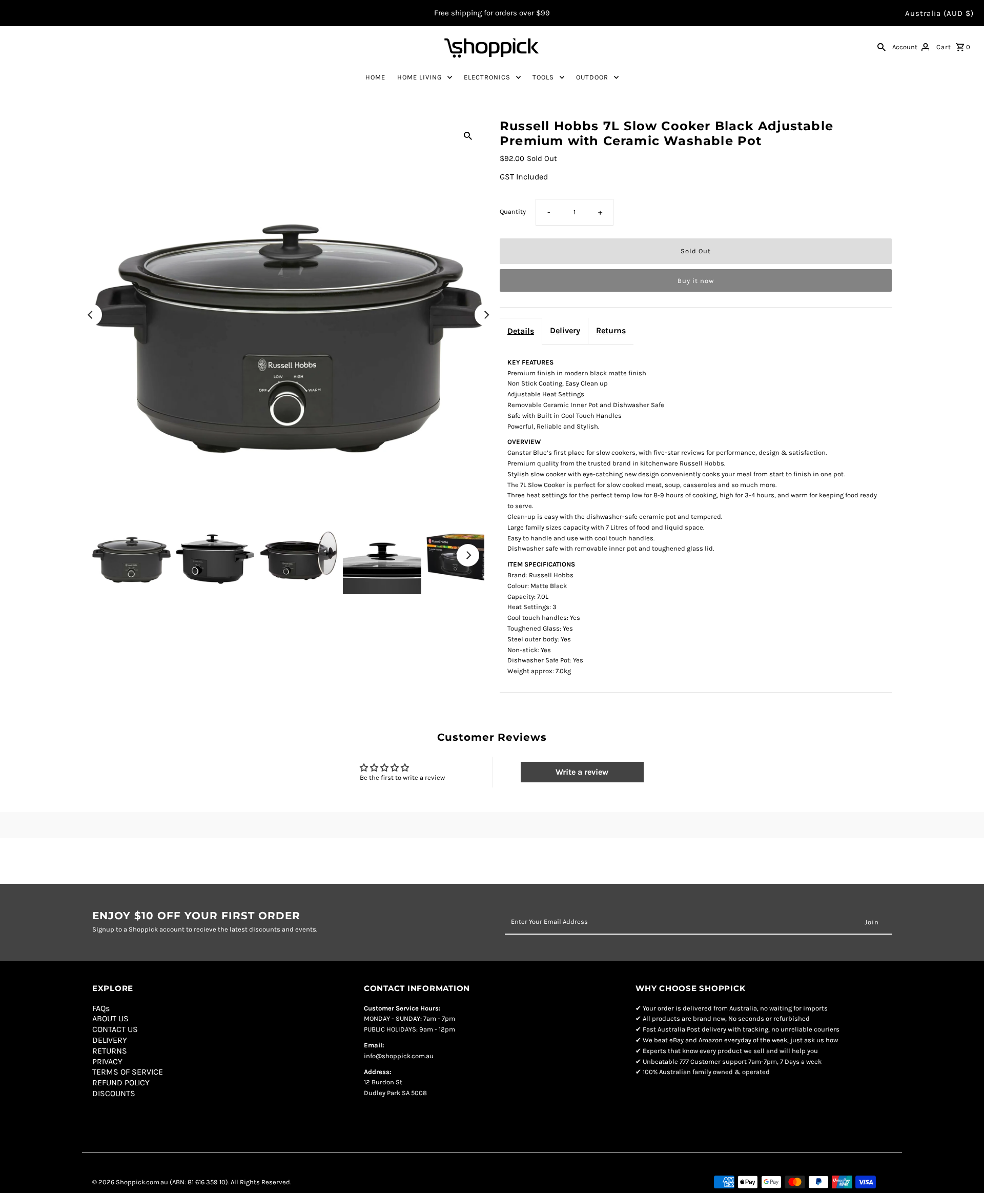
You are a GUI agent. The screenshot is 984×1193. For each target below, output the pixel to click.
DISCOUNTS (113, 1093)
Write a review (582, 772)
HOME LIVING (419, 77)
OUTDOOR (592, 77)
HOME (375, 77)
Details (520, 331)
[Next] (486, 315)
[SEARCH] (881, 46)
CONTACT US (115, 1029)
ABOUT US (110, 1018)
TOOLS (543, 77)
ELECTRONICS (487, 77)
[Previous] (90, 315)
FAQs (101, 1008)
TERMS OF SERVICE (127, 1072)
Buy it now (696, 281)
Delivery (565, 330)
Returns (611, 330)
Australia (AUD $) (939, 13)
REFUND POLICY (121, 1082)
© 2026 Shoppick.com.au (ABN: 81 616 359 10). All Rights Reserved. (191, 1182)
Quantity (513, 211)
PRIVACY (107, 1061)
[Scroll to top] (963, 1172)
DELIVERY (109, 1040)
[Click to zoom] (468, 135)
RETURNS (109, 1051)
